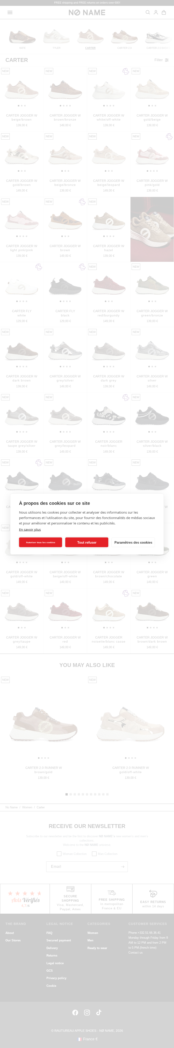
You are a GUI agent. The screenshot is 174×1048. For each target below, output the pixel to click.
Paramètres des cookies (133, 542)
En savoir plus (30, 529)
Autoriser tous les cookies (40, 542)
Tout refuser (87, 542)
